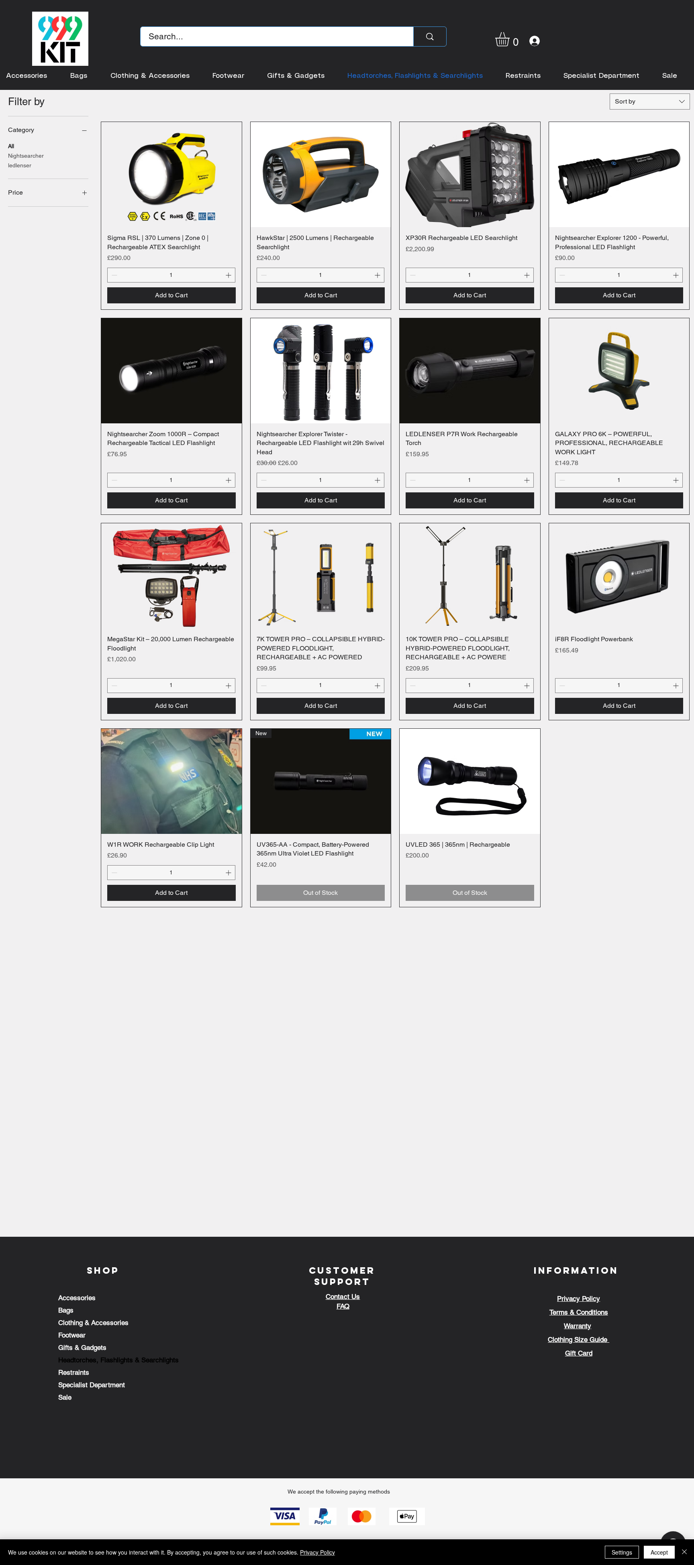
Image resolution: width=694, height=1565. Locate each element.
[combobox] (650, 101)
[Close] (684, 1552)
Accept (659, 1552)
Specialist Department (91, 1385)
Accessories (77, 1298)
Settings (622, 1552)
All (11, 146)
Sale (64, 1397)
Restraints (73, 1372)
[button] (510, 39)
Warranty (577, 1326)
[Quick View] (171, 174)
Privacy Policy (317, 1552)
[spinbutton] (171, 275)
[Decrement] (113, 275)
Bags (65, 1310)
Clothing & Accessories (93, 1323)
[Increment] (229, 275)
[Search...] (429, 36)
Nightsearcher (26, 155)
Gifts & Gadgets (82, 1347)
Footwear (72, 1335)
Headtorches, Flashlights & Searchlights (118, 1360)
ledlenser (19, 165)
